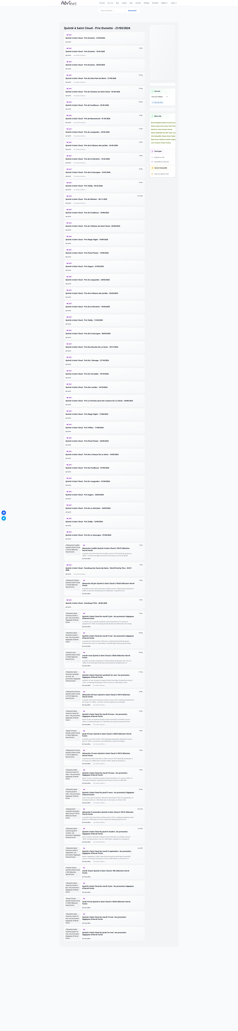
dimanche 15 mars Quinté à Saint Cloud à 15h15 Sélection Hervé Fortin (106, 754)
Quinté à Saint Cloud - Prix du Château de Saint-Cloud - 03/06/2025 (93, 226)
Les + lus (110, 3)
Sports (173, 3)
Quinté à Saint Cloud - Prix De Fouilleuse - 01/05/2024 (87, 468)
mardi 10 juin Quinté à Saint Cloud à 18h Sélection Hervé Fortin (105, 872)
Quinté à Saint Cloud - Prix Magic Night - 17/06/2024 (87, 414)
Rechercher (132, 11)
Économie (155, 3)
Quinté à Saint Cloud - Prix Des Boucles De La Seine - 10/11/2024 (92, 347)
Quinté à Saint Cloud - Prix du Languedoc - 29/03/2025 (88, 280)
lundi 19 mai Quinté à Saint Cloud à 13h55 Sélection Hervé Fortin (106, 902)
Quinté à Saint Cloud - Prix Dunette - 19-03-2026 (85, 51)
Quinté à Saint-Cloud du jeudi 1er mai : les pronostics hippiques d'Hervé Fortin (104, 933)
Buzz (117, 3)
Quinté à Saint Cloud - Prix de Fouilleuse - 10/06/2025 (87, 212)
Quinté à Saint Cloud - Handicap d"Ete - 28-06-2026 (86, 603)
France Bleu (87, 558)
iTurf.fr (69, 42)
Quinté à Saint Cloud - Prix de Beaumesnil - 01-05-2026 (88, 118)
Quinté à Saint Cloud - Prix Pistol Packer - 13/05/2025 (87, 253)
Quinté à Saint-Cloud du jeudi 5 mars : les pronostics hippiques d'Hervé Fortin (108, 793)
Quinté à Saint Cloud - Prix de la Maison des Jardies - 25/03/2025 (92, 293)
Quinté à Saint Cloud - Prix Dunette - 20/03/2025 (85, 65)
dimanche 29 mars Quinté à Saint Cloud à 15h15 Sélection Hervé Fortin (106, 696)
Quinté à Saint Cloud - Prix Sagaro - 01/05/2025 (85, 266)
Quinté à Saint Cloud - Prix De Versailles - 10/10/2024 (87, 374)
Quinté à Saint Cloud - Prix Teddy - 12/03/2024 (84, 521)
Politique (146, 3)
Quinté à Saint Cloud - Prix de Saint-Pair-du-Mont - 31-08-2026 (91, 78)
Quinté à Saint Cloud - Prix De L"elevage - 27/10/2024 (87, 360)
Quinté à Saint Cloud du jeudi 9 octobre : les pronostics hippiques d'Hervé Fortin (105, 832)
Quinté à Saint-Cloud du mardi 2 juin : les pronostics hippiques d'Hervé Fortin (108, 617)
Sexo (131, 3)
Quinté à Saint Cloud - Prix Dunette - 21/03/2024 (85, 38)
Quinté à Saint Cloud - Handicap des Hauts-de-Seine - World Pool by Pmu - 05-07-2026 (99, 569)
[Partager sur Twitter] (3, 518)
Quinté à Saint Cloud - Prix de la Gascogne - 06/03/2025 (88, 333)
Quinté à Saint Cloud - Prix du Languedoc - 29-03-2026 (88, 132)
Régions (163, 3)
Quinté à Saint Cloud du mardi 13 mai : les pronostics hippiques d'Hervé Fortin (104, 918)
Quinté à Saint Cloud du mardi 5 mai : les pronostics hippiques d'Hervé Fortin (108, 637)
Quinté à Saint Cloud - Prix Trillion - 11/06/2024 (85, 427)
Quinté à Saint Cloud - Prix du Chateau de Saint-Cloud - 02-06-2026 (93, 92)
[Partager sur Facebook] (3, 512)
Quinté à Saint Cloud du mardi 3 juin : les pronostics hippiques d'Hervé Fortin (108, 887)
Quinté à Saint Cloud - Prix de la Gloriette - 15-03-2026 (88, 159)
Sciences (138, 3)
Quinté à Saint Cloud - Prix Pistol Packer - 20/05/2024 (87, 441)
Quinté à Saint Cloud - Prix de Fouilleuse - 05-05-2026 (87, 105)
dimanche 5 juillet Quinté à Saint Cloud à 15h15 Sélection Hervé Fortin (106, 549)
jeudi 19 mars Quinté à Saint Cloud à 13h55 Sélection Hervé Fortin (106, 735)
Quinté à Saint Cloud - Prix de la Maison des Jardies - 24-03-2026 (92, 145)
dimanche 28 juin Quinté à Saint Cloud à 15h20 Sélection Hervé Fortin (108, 584)
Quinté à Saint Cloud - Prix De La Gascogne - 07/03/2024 (88, 535)
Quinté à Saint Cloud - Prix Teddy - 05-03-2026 (84, 186)
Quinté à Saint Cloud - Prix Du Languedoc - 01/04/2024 (88, 481)
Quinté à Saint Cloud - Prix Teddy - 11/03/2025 (84, 320)
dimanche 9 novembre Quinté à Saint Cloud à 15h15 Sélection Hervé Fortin (107, 813)
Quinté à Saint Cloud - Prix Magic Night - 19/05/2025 (87, 239)
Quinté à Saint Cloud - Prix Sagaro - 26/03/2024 (85, 495)
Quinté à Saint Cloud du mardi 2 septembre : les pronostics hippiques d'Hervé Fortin (106, 852)
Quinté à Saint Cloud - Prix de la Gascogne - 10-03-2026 (88, 172)
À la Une (102, 3)
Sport (70, 35)
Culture (124, 3)
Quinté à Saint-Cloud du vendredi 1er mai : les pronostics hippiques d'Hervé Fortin (106, 676)
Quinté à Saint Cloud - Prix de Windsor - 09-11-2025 (86, 199)
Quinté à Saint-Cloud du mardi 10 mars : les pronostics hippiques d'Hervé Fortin (104, 774)
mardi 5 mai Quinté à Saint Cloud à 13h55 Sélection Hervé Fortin (106, 656)
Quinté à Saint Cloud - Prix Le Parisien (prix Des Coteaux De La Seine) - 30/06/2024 (99, 401)
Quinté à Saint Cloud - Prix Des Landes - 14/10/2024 (86, 387)
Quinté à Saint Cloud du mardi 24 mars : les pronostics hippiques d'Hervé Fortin (104, 715)
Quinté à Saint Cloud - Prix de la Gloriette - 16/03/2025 (88, 306)
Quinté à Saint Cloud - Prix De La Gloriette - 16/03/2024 (88, 508)
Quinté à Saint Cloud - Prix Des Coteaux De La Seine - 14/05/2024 (92, 454)
